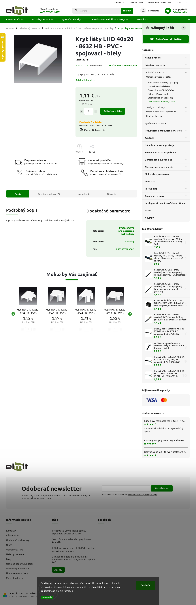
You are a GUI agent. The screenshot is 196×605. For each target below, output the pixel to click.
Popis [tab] (18, 194)
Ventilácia (150, 181)
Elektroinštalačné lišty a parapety (163, 82)
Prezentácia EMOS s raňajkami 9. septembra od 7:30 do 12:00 (69, 532)
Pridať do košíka (113, 111)
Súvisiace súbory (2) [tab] (49, 194)
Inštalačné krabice (155, 72)
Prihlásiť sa (161, 488)
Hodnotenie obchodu (17, 573)
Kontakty (118, 2)
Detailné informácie (85, 80)
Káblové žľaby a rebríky (158, 94)
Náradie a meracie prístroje (160, 145)
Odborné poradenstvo (18, 568)
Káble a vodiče (153, 57)
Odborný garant (14, 549)
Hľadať (127, 10)
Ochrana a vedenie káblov (158, 76)
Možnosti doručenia (94, 129)
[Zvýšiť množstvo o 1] (95, 111)
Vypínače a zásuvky (155, 123)
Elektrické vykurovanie (157, 174)
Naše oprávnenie (15, 554)
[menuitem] (16, 19)
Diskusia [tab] (111, 194)
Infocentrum (136, 2)
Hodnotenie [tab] (83, 194)
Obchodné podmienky (160, 2)
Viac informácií (64, 590)
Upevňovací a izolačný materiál (161, 111)
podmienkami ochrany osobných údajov (142, 494)
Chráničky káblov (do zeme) (160, 97)
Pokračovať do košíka (169, 39)
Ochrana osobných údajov (19, 563)
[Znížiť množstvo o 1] (81, 111)
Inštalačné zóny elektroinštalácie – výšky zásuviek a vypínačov (73, 549)
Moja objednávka (15, 577)
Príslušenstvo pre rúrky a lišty (161, 101)
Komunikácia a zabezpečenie (160, 152)
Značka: (123, 65)
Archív (58, 569)
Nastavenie (47, 597)
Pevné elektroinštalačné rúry (161, 90)
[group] (28, 314)
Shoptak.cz (35, 596)
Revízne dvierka (154, 116)
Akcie (148, 210)
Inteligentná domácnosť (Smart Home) (166, 203)
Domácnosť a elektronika (158, 159)
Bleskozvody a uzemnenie (159, 166)
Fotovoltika (151, 188)
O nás (180, 2)
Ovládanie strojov (154, 195)
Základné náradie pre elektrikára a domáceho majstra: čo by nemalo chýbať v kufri (73, 559)
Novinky (149, 217)
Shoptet (19, 596)
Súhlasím (146, 585)
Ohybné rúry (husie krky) (159, 86)
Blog (8, 558)
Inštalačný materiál (155, 64)
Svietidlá (149, 137)
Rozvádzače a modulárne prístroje (163, 130)
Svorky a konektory (155, 107)
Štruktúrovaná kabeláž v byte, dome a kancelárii (71, 541)
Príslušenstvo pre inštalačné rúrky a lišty (126, 230)
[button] (28, 324)
